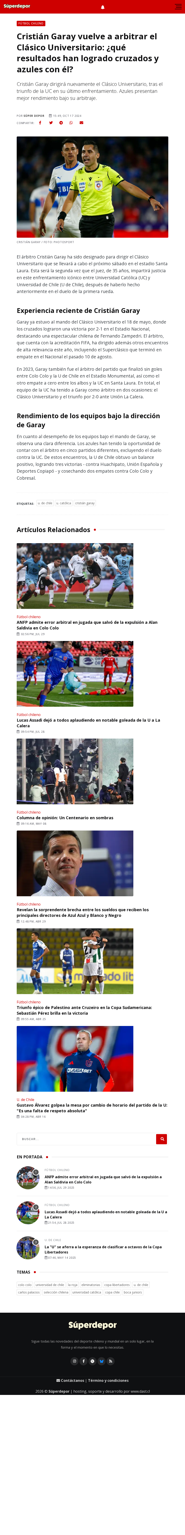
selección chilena (56, 1292)
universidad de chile (50, 1285)
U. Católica (63, 503)
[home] (16, 6)
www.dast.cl (140, 1391)
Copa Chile (112, 1292)
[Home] (92, 1325)
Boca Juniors (133, 1292)
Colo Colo (25, 1285)
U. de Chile (45, 503)
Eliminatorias (90, 1285)
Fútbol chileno (29, 616)
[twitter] (51, 122)
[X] (92, 1361)
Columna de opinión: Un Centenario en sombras (65, 817)
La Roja (72, 1285)
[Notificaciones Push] (102, 7)
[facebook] (40, 122)
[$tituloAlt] (28, 1178)
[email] (81, 122)
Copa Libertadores (117, 1285)
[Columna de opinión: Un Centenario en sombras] (74, 772)
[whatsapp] (71, 122)
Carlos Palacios (29, 1292)
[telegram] (61, 122)
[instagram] (74, 1361)
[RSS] (110, 1361)
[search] (161, 1139)
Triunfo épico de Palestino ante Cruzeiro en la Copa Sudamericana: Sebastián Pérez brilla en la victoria (84, 1010)
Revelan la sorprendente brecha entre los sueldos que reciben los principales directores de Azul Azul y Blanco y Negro (83, 912)
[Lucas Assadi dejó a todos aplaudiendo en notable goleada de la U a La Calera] (74, 674)
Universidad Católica (86, 1292)
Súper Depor (33, 116)
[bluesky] (101, 1361)
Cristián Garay (85, 503)
